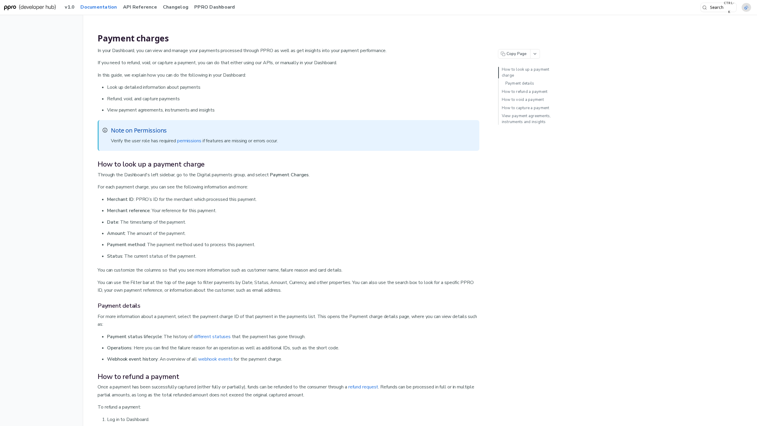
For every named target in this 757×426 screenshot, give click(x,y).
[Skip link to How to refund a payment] (93, 376)
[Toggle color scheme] (746, 7)
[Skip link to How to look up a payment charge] (93, 164)
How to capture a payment (525, 108)
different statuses (212, 336)
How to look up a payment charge (525, 72)
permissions (189, 141)
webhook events (215, 359)
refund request (363, 387)
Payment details (519, 83)
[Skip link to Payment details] (93, 306)
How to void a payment (523, 99)
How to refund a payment (525, 91)
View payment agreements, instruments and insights (526, 119)
